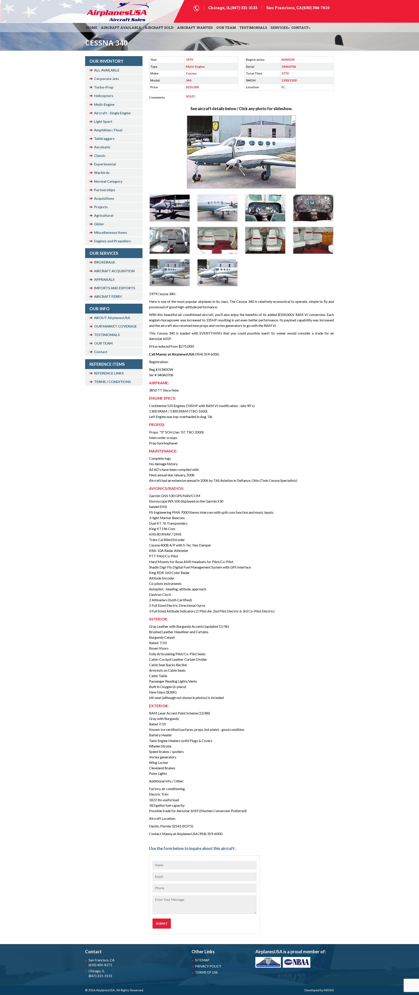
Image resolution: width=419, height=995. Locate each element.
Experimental (105, 164)
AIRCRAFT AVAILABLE (121, 27)
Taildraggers (104, 138)
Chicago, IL (100, 973)
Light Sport (103, 121)
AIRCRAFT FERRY (108, 296)
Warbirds (102, 172)
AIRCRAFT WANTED (195, 27)
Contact (100, 352)
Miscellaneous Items (110, 232)
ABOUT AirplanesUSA (112, 317)
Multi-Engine (104, 104)
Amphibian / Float (108, 130)
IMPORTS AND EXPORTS (114, 288)
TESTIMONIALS (107, 335)
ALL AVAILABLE (106, 70)
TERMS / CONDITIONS (112, 382)
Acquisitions (104, 198)
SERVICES (279, 27)
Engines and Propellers (112, 241)
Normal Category (108, 181)
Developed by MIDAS (319, 990)
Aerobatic (102, 147)
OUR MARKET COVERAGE (115, 326)
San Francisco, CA (101, 962)
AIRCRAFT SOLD (159, 27)
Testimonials (253, 27)
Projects (101, 207)
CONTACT (300, 27)
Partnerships (104, 190)
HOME (91, 27)
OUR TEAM (226, 27)
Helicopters (103, 96)
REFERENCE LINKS (109, 373)
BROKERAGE (104, 262)
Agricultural (103, 215)
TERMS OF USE (206, 972)
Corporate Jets (106, 78)
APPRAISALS (104, 279)
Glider (99, 224)
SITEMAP (202, 960)
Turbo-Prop (103, 87)
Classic (99, 155)
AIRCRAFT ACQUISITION (114, 271)
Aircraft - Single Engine (112, 113)
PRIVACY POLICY (208, 966)
